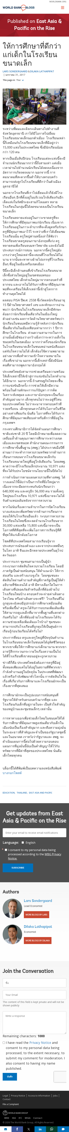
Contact (6, 1099)
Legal (5, 1095)
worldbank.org (57, 1)
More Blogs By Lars (36, 914)
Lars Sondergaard (15, 71)
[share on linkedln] (40, 1129)
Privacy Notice (40, 1042)
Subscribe (18, 868)
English (30, 843)
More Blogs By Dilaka (38, 940)
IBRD (6, 1118)
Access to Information (39, 1095)
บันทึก (10, 1076)
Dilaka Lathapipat (42, 71)
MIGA (27, 1118)
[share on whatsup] (52, 1129)
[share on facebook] (17, 1129)
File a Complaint (11, 1104)
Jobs (55, 1095)
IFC (20, 1118)
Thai (18, 80)
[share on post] (28, 1129)
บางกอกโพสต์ (12, 773)
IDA (14, 1118)
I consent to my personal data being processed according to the (34, 854)
